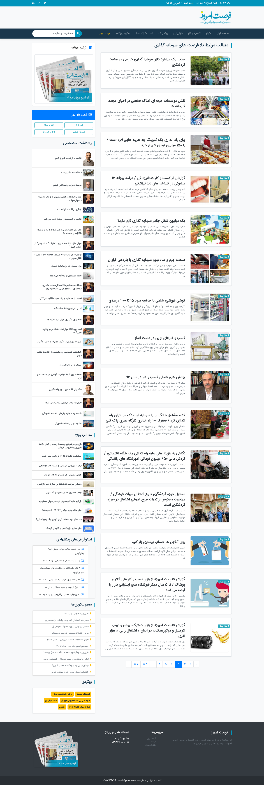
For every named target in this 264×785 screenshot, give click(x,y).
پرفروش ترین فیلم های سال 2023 (72, 646)
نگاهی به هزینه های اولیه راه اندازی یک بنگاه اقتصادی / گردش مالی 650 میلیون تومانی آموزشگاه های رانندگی (144, 456)
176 (145, 664)
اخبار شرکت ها (144, 33)
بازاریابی (178, 33)
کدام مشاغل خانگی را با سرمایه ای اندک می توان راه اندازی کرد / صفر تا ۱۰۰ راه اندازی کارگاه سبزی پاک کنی (145, 418)
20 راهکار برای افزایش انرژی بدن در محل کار (59, 580)
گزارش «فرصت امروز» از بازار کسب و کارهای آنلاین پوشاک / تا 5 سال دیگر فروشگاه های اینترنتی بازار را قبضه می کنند (147, 584)
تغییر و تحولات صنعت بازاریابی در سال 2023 (68, 640)
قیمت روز (104, 33)
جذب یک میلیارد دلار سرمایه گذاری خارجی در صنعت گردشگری (147, 62)
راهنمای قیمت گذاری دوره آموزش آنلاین (70, 672)
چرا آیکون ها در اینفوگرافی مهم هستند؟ (61, 561)
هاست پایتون (51, 700)
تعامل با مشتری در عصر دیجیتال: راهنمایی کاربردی (65, 659)
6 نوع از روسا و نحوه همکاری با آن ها (62, 587)
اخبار (208, 33)
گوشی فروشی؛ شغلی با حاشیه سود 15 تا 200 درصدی (147, 301)
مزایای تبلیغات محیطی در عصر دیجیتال (70, 633)
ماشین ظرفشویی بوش (62, 694)
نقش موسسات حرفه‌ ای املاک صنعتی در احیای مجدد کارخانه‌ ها (146, 103)
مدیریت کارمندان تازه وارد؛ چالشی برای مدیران (67, 620)
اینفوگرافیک (150, 745)
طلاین (62, 707)
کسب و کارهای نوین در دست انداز (160, 338)
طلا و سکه (49, 125)
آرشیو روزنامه (123, 33)
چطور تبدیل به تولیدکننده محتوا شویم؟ (70, 666)
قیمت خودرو (79, 132)
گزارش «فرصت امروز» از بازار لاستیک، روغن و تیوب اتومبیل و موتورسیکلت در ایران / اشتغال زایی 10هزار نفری (147, 630)
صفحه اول (223, 33)
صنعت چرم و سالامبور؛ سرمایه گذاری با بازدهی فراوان (146, 260)
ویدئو (153, 742)
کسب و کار (194, 33)
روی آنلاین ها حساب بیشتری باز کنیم (158, 542)
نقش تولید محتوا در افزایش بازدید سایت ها (59, 595)
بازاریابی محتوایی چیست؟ (76, 614)
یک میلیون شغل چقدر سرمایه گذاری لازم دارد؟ (151, 221)
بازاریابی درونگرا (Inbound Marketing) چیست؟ (66, 653)
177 (136, 664)
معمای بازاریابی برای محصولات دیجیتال (70, 627)
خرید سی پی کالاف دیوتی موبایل (75, 700)
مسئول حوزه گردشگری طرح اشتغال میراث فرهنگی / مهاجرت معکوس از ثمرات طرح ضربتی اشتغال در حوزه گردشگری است (146, 499)
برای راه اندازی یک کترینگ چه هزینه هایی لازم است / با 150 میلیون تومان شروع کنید (146, 142)
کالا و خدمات (48, 132)
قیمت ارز (78, 125)
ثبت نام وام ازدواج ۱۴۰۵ (79, 707)
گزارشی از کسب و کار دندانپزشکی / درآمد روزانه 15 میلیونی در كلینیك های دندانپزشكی (148, 181)
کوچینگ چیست (83, 694)
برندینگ (163, 33)
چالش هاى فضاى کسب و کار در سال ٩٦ (155, 377)
